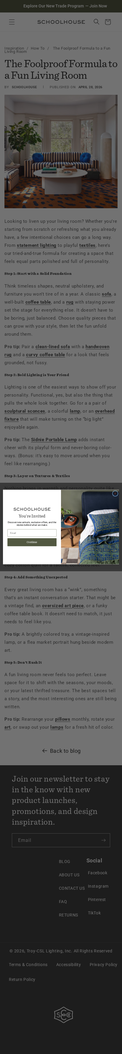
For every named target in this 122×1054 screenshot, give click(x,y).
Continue (32, 542)
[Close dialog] (115, 493)
